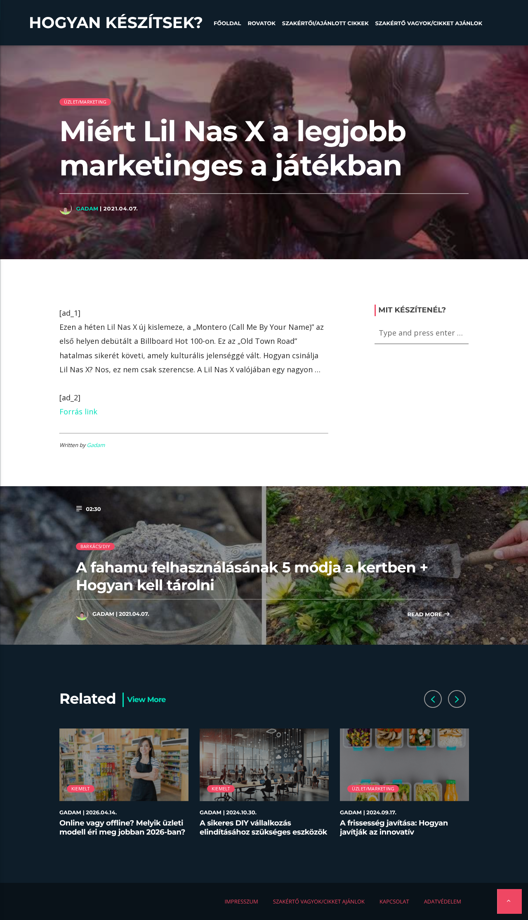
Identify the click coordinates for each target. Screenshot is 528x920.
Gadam (87, 208)
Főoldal (227, 23)
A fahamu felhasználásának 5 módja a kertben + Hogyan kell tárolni (252, 576)
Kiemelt (80, 788)
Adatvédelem (442, 901)
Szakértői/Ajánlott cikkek (325, 23)
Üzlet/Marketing (85, 102)
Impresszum (241, 901)
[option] (124, 787)
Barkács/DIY (95, 546)
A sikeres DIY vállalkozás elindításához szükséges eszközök (263, 827)
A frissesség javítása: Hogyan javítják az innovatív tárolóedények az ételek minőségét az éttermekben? (394, 836)
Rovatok (261, 23)
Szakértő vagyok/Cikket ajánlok (428, 23)
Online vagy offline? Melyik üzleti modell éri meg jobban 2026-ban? (122, 827)
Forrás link (78, 411)
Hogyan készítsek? (116, 22)
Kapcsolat (394, 901)
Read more (425, 614)
